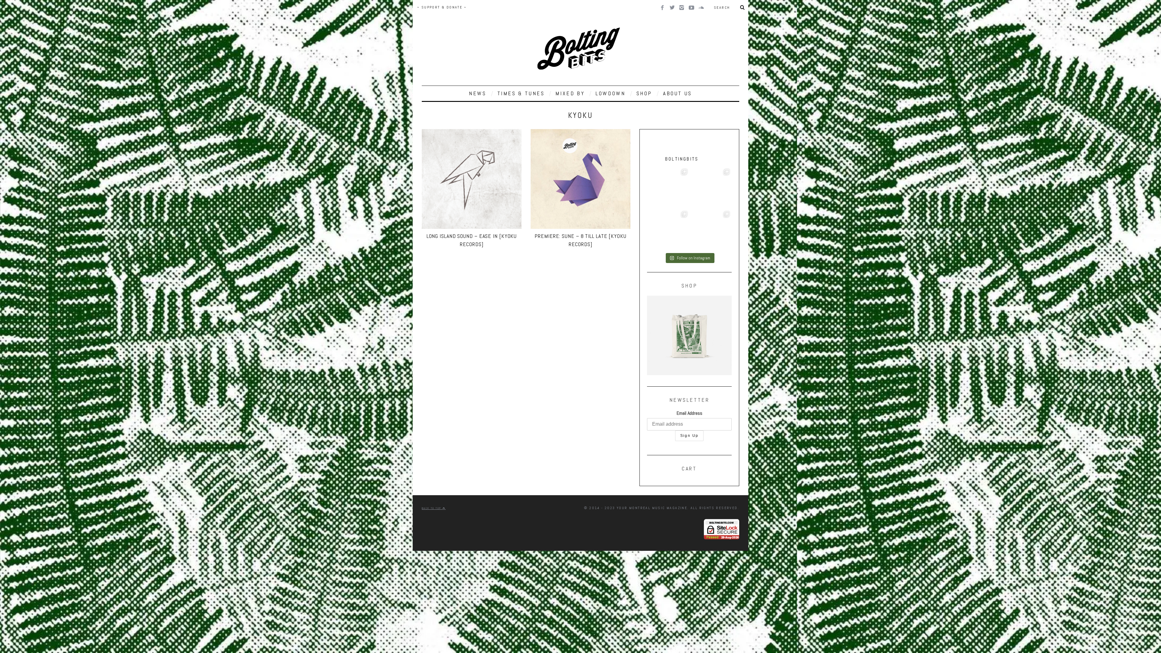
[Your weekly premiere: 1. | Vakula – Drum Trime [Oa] (710, 230)
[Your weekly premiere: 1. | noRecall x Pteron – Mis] (668, 188)
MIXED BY (570, 93)
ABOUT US (677, 93)
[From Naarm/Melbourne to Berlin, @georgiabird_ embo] (710, 188)
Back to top (432, 508)
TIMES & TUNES (521, 93)
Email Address (689, 413)
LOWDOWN (610, 93)
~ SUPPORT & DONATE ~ (442, 7)
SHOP (644, 93)
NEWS (477, 93)
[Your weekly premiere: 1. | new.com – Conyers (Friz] (668, 230)
